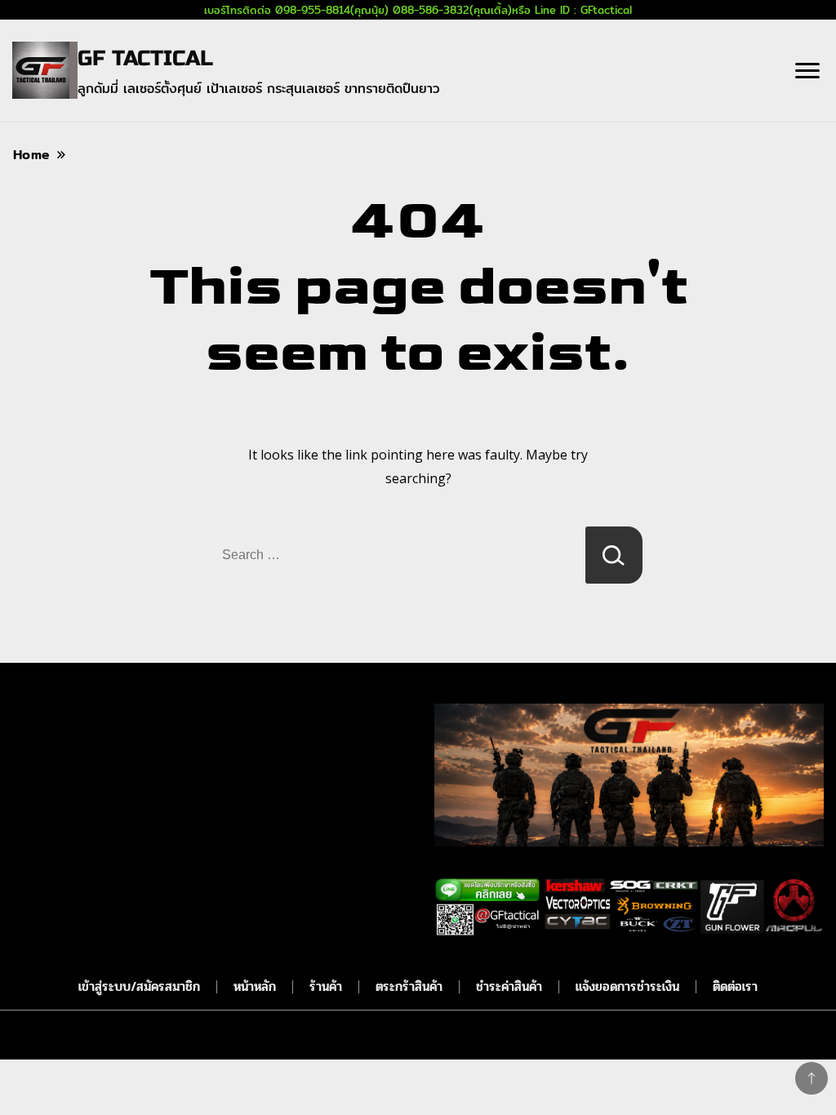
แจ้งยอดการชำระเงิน (627, 986)
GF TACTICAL (145, 58)
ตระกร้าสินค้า (409, 986)
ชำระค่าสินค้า (509, 986)
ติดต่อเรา (735, 986)
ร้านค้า (325, 986)
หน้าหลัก (254, 986)
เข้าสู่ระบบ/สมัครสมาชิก (139, 986)
